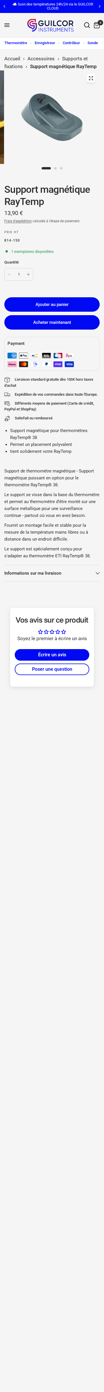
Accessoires (41, 58)
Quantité (11, 262)
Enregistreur (45, 43)
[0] (96, 25)
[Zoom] (91, 78)
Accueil (12, 58)
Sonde (93, 43)
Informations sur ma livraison (32, 573)
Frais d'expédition (18, 221)
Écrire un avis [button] (52, 654)
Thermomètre (15, 43)
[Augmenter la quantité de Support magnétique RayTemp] (28, 274)
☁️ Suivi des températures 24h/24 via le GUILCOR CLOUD (52, 6)
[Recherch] (87, 25)
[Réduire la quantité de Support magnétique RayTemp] (9, 274)
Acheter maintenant (52, 322)
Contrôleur (71, 43)
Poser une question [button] (52, 669)
